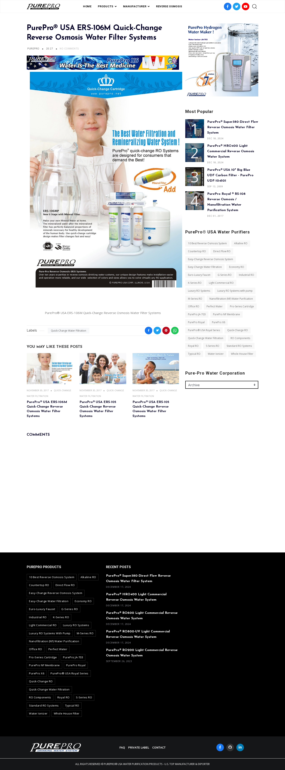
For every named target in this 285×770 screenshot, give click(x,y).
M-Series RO (195, 298)
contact (159, 747)
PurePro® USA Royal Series (204, 330)
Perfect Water (215, 306)
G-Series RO (225, 275)
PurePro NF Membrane (226, 314)
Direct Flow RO (222, 251)
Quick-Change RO (237, 330)
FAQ (122, 747)
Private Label (138, 747)
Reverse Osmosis (169, 6)
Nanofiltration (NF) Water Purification (231, 298)
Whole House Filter (242, 354)
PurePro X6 (218, 322)
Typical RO (194, 354)
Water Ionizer (216, 354)
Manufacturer (134, 6)
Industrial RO (246, 275)
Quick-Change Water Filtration (68, 330)
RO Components (240, 338)
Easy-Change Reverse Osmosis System (210, 259)
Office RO (193, 306)
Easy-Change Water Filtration (205, 267)
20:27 (50, 48)
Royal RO (193, 346)
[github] (230, 747)
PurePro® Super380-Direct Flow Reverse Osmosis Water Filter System (232, 127)
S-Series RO (212, 346)
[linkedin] (240, 747)
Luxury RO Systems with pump (235, 291)
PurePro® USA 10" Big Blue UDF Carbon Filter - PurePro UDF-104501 (230, 175)
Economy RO (236, 267)
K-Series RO (195, 283)
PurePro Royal (196, 322)
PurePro (33, 48)
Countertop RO (197, 251)
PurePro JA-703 (197, 314)
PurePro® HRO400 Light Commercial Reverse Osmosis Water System (230, 151)
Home (87, 6)
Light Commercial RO (221, 283)
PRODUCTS (105, 6)
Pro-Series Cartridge (242, 306)
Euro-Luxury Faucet (199, 275)
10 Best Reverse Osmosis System (207, 243)
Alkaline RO (240, 243)
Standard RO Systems (239, 346)
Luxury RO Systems (199, 291)
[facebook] (220, 747)
